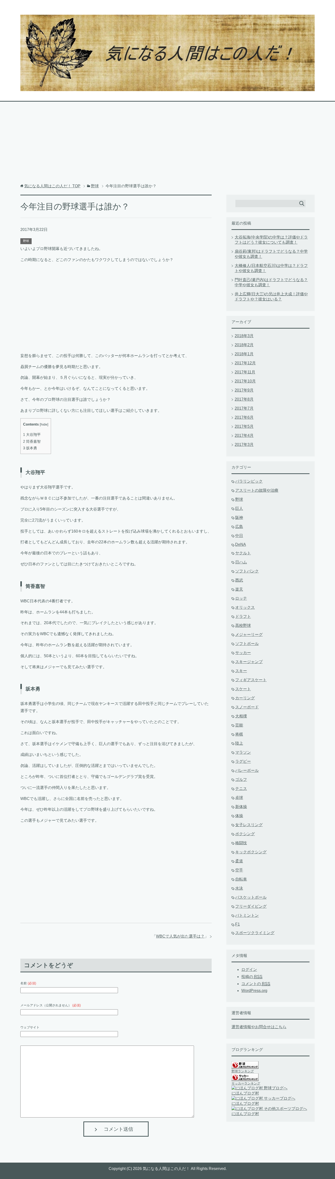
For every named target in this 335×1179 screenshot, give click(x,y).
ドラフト (243, 616)
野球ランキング (243, 1071)
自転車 (241, 879)
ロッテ (241, 598)
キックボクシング (251, 852)
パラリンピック (249, 481)
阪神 (239, 517)
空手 (239, 870)
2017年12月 (245, 363)
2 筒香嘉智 (32, 441)
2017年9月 (244, 390)
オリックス (245, 607)
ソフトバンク (247, 571)
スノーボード (247, 707)
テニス (241, 788)
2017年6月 (244, 417)
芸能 (239, 725)
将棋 (239, 734)
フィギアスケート (251, 680)
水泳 (239, 888)
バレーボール (247, 770)
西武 (239, 580)
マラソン (243, 752)
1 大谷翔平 (32, 434)
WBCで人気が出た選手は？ (180, 936)
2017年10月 (245, 381)
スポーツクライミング (254, 933)
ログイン (249, 969)
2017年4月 (244, 435)
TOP (52, 186)
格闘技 (241, 843)
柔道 (239, 861)
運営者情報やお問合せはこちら (259, 1027)
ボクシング (245, 834)
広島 (239, 526)
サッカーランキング (246, 1083)
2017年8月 (244, 399)
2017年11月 (245, 372)
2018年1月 (244, 354)
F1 (237, 924)
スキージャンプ (249, 662)
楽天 (239, 589)
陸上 (239, 743)
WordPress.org (254, 990)
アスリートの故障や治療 (256, 490)
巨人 (239, 508)
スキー (241, 671)
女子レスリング (249, 825)
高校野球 (243, 625)
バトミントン (247, 915)
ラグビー (243, 761)
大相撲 (241, 716)
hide (44, 424)
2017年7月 (244, 408)
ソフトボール (247, 644)
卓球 (239, 798)
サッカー (243, 653)
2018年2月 (244, 345)
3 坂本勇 (30, 448)
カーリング (245, 698)
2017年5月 (244, 426)
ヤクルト (243, 553)
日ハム (241, 562)
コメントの (255, 984)
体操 (239, 816)
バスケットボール (251, 897)
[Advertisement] (167, 145)
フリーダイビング (251, 906)
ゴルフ (241, 779)
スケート (243, 689)
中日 (239, 536)
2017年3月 (244, 444)
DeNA (240, 544)
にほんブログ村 (245, 1093)
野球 (26, 241)
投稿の (251, 977)
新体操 (241, 807)
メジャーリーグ (249, 634)
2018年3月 (244, 336)
